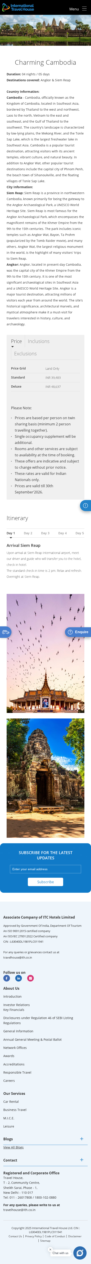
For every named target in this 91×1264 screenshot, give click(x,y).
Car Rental (11, 1101)
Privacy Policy (33, 1236)
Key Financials (13, 1010)
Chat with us (60, 1253)
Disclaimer (75, 1236)
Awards (8, 1056)
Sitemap (45, 1240)
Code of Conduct (55, 1236)
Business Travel (15, 1110)
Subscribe (45, 881)
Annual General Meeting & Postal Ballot (32, 1039)
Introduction (12, 996)
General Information (18, 1031)
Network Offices (15, 1048)
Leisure (8, 1126)
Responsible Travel (17, 1072)
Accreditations (14, 1064)
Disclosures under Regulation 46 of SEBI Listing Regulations (38, 1020)
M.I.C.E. (8, 1118)
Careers (9, 1080)
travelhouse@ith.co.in (17, 957)
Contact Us (15, 1236)
